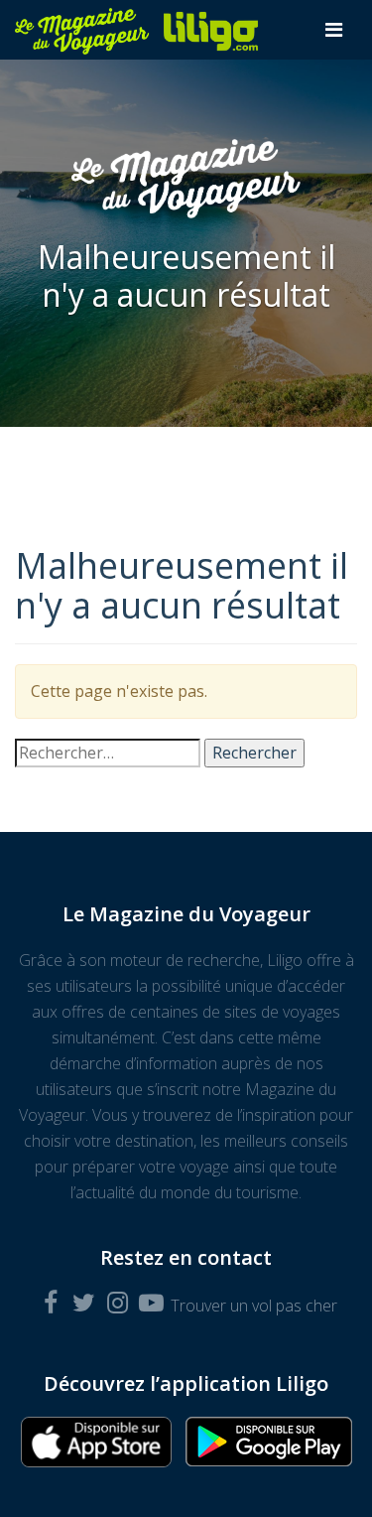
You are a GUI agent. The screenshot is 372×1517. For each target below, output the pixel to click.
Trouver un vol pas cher (254, 1305)
